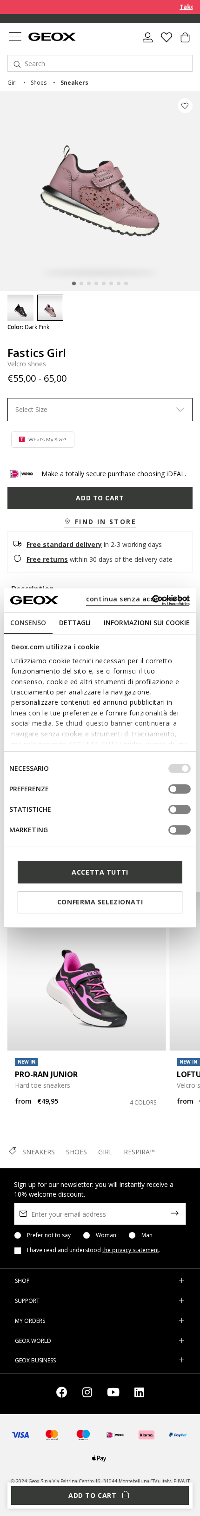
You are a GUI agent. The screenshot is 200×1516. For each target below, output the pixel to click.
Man (147, 1235)
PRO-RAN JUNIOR (46, 1074)
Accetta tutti (100, 872)
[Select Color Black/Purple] (20, 308)
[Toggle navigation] (14, 37)
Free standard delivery (64, 544)
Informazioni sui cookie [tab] (147, 622)
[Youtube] (113, 1394)
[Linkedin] (139, 1394)
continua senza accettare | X (137, 598)
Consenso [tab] (28, 622)
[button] (100, 522)
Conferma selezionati (100, 901)
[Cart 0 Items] (185, 41)
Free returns (47, 559)
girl (12, 83)
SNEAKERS (38, 1151)
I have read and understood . (93, 1250)
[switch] (179, 789)
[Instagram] (87, 1394)
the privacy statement (130, 1250)
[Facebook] (61, 1394)
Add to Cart (100, 497)
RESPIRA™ (139, 1151)
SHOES (76, 1151)
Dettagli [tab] (75, 622)
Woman (106, 1235)
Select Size (31, 409)
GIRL (105, 1151)
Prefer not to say (49, 1235)
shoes (39, 83)
